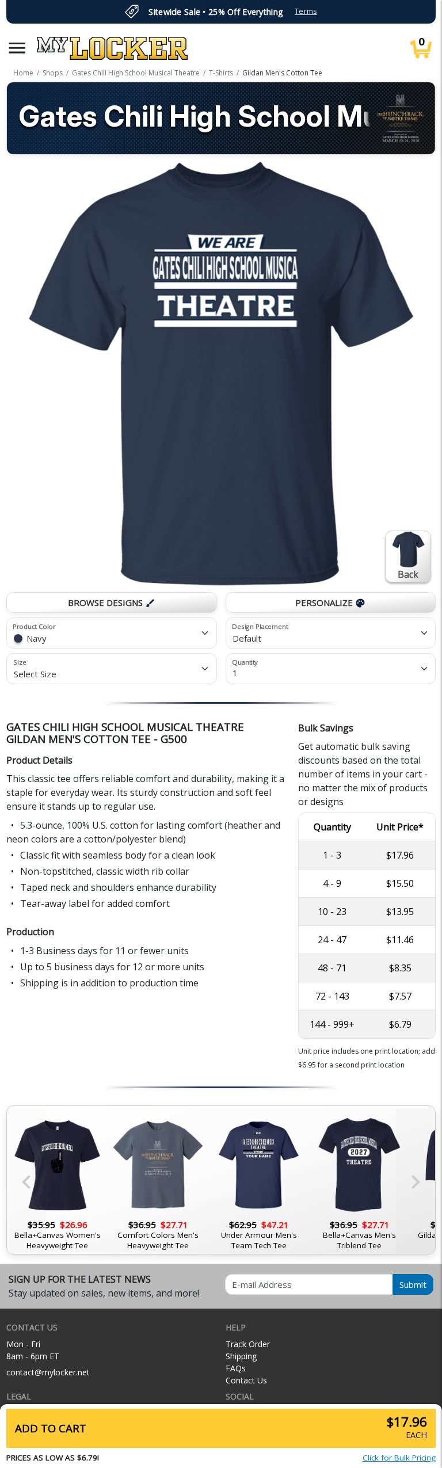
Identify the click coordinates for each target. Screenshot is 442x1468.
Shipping (241, 1356)
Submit (412, 1284)
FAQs (236, 1368)
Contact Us (246, 1380)
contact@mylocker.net (48, 1372)
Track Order (248, 1344)
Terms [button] (306, 11)
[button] (17, 48)
